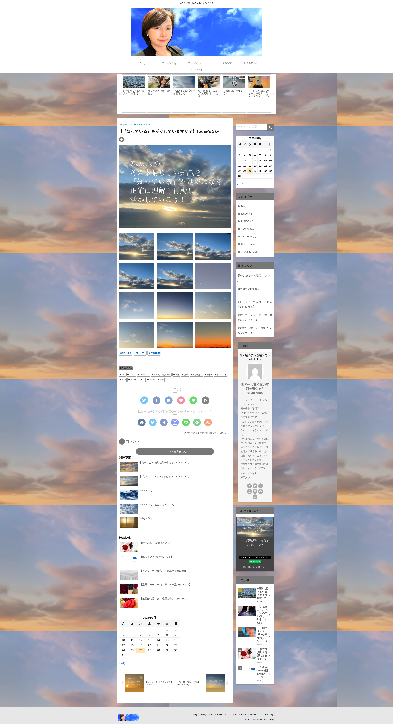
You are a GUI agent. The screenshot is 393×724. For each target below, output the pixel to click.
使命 (177, 375)
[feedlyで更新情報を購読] (197, 422)
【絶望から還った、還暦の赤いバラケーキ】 (254, 330)
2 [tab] (196, 116)
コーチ (132, 375)
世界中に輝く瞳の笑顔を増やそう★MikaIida (255, 389)
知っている (221, 375)
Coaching (246, 213)
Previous (119, 94)
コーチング (144, 375)
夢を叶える (197, 375)
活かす (209, 375)
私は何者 (134, 379)
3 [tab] (201, 116)
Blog (243, 206)
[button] (270, 127)
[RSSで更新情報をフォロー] (208, 422)
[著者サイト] (142, 422)
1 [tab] (191, 116)
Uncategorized (249, 244)
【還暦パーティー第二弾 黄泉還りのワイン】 (254, 317)
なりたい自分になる (162, 375)
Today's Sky (127, 368)
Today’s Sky (206, 714)
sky (123, 375)
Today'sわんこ (249, 236)
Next (273, 94)
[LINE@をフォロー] (186, 422)
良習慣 (152, 379)
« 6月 (122, 663)
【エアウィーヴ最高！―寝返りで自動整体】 (254, 304)
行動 (162, 379)
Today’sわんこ (222, 714)
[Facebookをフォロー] (164, 422)
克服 (186, 375)
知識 (124, 379)
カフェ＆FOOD (249, 251)
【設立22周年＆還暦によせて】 (253, 278)
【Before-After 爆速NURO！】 (248, 291)
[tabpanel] (134, 93)
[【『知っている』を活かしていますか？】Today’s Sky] (169, 400)
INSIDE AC (247, 221)
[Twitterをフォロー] (153, 422)
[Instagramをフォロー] (175, 422)
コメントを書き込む (175, 451)
